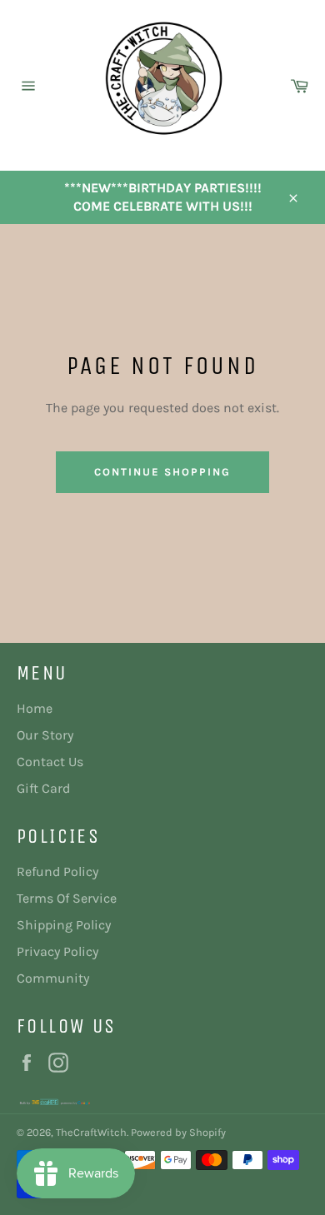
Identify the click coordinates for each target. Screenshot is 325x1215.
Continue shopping (162, 472)
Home (34, 708)
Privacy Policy (57, 951)
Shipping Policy (64, 925)
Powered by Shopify (178, 1132)
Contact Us (50, 761)
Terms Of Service (67, 898)
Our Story (45, 735)
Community (53, 978)
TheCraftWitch (91, 1132)
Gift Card (43, 788)
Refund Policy (57, 871)
